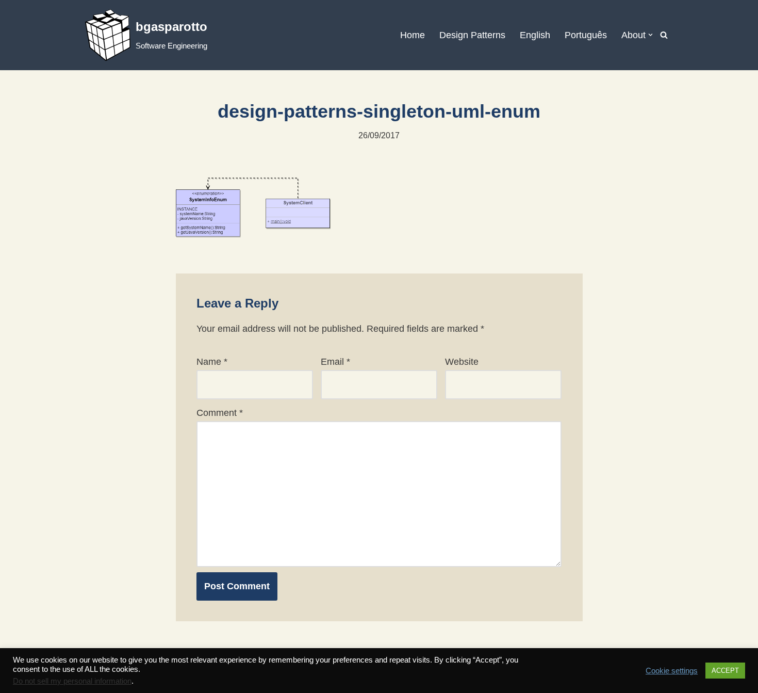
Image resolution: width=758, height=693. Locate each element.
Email (335, 362)
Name (211, 362)
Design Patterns (472, 35)
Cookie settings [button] (672, 671)
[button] (650, 35)
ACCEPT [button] (725, 670)
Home (412, 35)
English (535, 35)
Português (586, 35)
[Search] (664, 35)
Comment (219, 413)
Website (462, 362)
